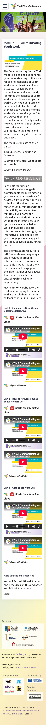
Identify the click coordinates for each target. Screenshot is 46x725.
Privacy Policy (23, 654)
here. (29, 588)
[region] (23, 22)
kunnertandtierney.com (26, 667)
